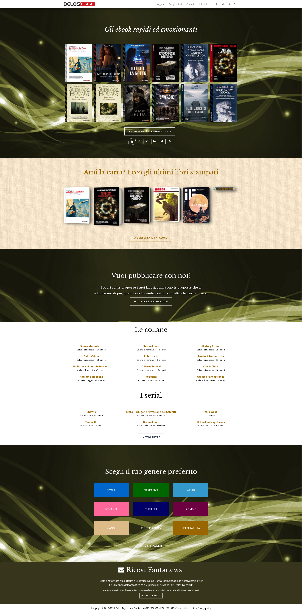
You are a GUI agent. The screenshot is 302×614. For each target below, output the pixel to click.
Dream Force (151, 422)
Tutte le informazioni (152, 301)
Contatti (190, 4)
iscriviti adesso (151, 595)
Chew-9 (91, 412)
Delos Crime (91, 356)
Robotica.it (151, 356)
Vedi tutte (152, 437)
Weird (191, 490)
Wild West (210, 412)
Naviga (158, 4)
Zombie (191, 509)
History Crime (211, 346)
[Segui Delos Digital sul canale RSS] (229, 4)
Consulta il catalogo (152, 237)
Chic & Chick (210, 366)
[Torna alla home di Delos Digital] (79, 4)
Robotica (151, 376)
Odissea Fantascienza (210, 376)
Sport (111, 490)
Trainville (91, 422)
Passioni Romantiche (211, 356)
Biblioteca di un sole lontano (91, 366)
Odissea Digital (151, 366)
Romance (111, 509)
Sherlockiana (151, 346)
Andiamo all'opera (91, 376)
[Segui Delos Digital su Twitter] (223, 4)
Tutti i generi (152, 545)
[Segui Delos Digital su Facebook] (217, 4)
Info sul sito (205, 4)
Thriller (151, 509)
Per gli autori (175, 4)
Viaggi (111, 528)
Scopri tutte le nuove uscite (150, 131)
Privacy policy (204, 608)
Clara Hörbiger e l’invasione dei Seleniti (151, 412)
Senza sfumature (91, 346)
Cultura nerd (151, 528)
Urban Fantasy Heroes (211, 422)
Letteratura (191, 528)
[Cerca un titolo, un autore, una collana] (235, 4)
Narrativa (151, 490)
